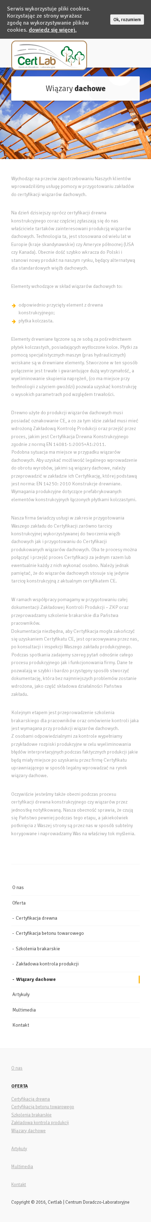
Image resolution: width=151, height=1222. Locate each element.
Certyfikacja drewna (36, 918)
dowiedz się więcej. (53, 29)
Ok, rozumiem (127, 20)
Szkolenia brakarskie (38, 949)
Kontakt (20, 1025)
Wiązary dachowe (36, 979)
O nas (18, 887)
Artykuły (20, 994)
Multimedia (24, 1010)
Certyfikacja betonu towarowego (50, 933)
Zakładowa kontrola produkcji (47, 964)
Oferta (19, 903)
